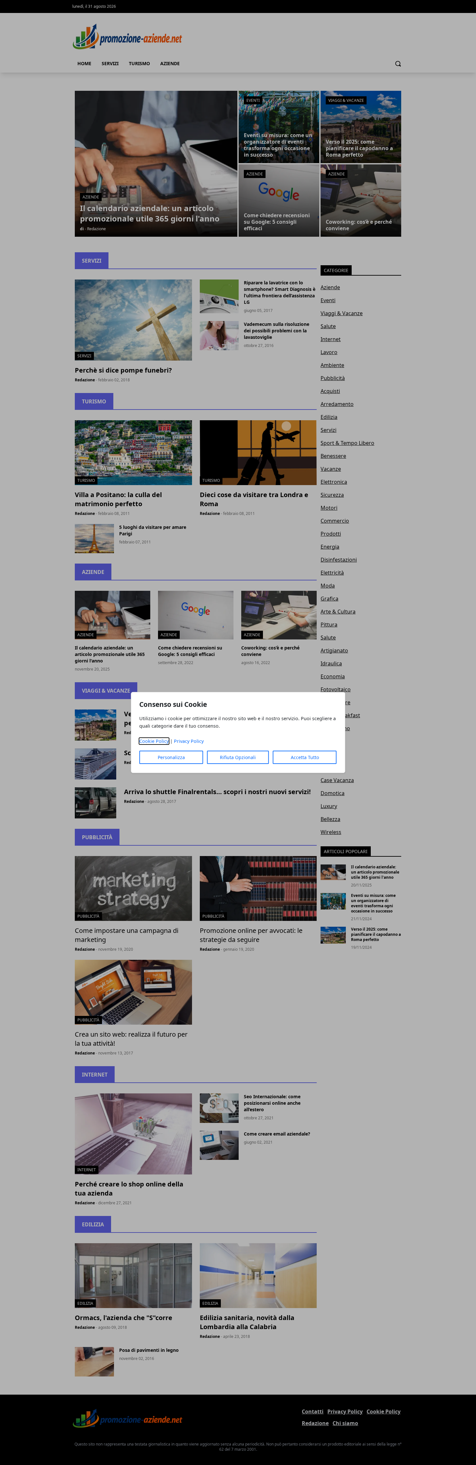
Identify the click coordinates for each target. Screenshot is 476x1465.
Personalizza (171, 757)
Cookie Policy (154, 741)
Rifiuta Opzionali (238, 757)
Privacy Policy (189, 741)
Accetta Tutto (305, 757)
